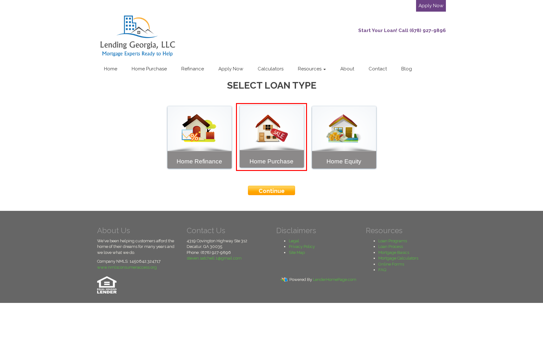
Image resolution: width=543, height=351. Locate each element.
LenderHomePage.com (334, 279)
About (347, 69)
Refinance (192, 69)
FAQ (382, 269)
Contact (378, 69)
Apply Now (431, 5)
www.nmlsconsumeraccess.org (127, 267)
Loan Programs (392, 241)
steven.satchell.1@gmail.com (214, 258)
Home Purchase (149, 69)
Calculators (270, 69)
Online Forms (391, 264)
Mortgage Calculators (398, 258)
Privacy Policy (302, 246)
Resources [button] (310, 69)
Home (110, 69)
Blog (406, 69)
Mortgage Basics (393, 252)
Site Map (297, 252)
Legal (294, 241)
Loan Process (390, 246)
